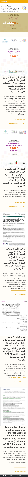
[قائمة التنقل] (25, 1)
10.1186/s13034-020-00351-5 (18, 290)
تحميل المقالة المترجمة (20, 381)
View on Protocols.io (20, 471)
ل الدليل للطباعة (19, 119)
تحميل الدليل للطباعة (20, 202)
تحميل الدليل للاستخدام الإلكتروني (17, 123)
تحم (25, 119)
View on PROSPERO (20, 467)
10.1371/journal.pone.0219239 (18, 377)
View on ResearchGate (20, 294)
